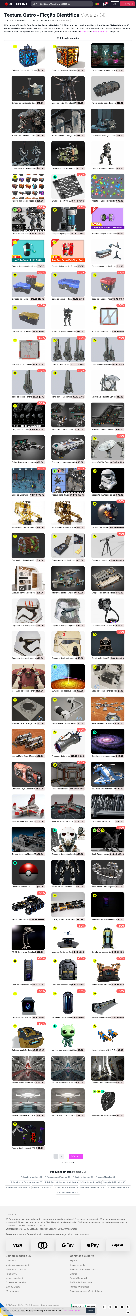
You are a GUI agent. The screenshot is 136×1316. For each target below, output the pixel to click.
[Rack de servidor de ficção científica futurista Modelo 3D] (28, 970)
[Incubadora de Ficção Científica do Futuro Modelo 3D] (107, 121)
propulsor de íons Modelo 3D (64, 756)
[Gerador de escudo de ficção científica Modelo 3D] (107, 937)
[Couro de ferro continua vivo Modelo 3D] (28, 219)
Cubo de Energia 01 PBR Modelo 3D (67, 70)
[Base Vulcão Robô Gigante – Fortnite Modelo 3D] (107, 872)
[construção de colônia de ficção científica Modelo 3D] (107, 643)
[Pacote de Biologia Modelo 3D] (107, 186)
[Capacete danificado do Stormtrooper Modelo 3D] (107, 480)
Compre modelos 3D (18, 1256)
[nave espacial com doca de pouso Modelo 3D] (68, 806)
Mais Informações (71, 1310)
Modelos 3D (11, 1260)
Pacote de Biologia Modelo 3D (105, 201)
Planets (84, 31)
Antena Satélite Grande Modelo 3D (106, 462)
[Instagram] (104, 1307)
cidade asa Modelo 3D (101, 821)
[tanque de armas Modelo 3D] (28, 839)
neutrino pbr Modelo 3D (102, 527)
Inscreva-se (127, 4)
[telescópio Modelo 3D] (107, 545)
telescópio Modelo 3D (101, 560)
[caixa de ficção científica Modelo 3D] (107, 676)
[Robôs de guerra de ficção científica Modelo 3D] (68, 317)
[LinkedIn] (127, 1307)
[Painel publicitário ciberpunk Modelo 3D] (107, 904)
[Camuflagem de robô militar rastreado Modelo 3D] (68, 153)
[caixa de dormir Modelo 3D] (28, 578)
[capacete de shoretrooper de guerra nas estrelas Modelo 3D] (68, 643)
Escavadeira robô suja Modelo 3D (66, 527)
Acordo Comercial (78, 1278)
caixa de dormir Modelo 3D (23, 593)
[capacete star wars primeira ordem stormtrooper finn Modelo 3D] (28, 611)
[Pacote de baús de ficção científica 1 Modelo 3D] (28, 186)
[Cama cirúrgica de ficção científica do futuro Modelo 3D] (107, 251)
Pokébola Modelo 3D (21, 887)
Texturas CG (11, 1273)
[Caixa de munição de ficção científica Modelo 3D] (28, 1035)
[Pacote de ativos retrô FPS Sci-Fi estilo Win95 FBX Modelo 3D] (28, 1133)
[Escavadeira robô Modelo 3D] (28, 513)
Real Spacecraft (100, 31)
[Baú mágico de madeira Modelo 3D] (28, 545)
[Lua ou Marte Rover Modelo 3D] (28, 741)
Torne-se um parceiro (16, 1282)
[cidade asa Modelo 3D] (107, 806)
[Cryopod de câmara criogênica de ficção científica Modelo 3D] (68, 447)
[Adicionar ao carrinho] (35, 64)
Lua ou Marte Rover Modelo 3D (25, 756)
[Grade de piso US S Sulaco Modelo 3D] (68, 186)
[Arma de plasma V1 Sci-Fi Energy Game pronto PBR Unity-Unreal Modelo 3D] (107, 1035)
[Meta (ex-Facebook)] (122, 1307)
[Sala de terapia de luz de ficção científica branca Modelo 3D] (28, 1100)
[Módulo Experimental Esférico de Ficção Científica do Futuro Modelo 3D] (107, 382)
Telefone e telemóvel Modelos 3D (62, 1182)
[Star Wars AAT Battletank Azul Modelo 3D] (107, 774)
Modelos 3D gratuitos (16, 1269)
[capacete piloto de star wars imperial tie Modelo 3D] (107, 611)
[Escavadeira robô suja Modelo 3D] (68, 513)
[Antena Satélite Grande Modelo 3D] (107, 447)
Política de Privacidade (81, 1282)
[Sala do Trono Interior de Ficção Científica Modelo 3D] (28, 1068)
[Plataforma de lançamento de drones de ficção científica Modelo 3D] (107, 970)
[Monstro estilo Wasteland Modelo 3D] (68, 88)
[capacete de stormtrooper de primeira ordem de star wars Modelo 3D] (28, 643)
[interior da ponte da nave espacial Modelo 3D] (68, 578)
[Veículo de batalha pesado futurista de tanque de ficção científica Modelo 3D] (28, 904)
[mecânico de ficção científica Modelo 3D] (28, 676)
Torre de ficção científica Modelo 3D (107, 364)
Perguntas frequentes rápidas (84, 1269)
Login (115, 4)
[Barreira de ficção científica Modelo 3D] (107, 1002)
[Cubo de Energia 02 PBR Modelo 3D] (28, 55)
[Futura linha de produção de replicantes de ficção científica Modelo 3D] (68, 121)
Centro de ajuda (77, 1265)
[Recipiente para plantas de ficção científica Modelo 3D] (68, 219)
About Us (11, 1214)
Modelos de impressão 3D (18, 1265)
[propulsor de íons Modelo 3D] (68, 741)
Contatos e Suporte (82, 1256)
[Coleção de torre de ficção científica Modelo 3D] (68, 349)
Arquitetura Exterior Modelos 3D (27, 1182)
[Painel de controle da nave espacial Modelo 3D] (107, 415)
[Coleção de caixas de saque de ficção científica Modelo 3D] (28, 284)
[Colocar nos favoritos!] (41, 64)
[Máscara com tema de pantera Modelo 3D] (107, 1100)
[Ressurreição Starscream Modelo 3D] (68, 480)
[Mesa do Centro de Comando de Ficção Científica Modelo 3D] (68, 937)
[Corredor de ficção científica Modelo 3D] (107, 1068)
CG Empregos (12, 1291)
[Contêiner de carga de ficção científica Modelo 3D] (28, 1002)
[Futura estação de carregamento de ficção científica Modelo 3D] (28, 153)
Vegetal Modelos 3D (91, 1182)
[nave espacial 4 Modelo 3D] (28, 806)
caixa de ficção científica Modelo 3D (107, 691)
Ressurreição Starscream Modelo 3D (67, 495)
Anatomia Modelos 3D (69, 1192)
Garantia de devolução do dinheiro (86, 1291)
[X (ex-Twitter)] (110, 1307)
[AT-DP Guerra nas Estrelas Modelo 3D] (28, 937)
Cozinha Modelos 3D (83, 1177)
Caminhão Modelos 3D (119, 1187)
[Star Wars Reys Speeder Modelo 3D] (28, 774)
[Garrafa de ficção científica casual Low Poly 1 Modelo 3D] (28, 251)
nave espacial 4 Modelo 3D (24, 821)
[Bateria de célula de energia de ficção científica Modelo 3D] (68, 1002)
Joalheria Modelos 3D (115, 1182)
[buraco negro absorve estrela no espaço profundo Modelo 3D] (68, 676)
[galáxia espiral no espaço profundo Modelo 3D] (107, 741)
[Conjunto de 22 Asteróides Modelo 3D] (28, 415)
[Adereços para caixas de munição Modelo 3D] (68, 904)
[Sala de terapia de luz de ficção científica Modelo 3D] (68, 1100)
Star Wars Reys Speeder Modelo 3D (27, 789)
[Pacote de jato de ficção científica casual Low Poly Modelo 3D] (68, 251)
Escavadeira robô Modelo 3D (24, 527)
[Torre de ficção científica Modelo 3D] (107, 349)
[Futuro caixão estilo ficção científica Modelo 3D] (107, 88)
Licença (73, 1273)
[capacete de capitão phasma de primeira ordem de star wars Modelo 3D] (68, 611)
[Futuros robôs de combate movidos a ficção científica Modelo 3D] (107, 153)
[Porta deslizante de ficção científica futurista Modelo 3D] (68, 970)
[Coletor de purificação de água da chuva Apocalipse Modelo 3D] (28, 88)
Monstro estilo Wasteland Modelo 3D (68, 103)
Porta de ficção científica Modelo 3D (107, 331)
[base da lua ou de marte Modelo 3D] (107, 709)
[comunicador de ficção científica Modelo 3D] (68, 545)
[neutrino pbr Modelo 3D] (107, 513)
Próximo (75, 1156)
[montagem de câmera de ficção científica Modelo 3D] (68, 709)
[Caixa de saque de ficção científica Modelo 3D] (68, 284)
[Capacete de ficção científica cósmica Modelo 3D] (68, 839)
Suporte (73, 1260)
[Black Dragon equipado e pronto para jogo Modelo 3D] (107, 839)
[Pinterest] (116, 1307)
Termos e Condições (79, 1286)
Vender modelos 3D (15, 1278)
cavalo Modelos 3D (106, 1177)
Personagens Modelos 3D (58, 1177)
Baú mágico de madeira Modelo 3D (27, 560)
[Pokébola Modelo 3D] (28, 872)
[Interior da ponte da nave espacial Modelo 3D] (68, 415)
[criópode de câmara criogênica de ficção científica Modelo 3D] (107, 578)
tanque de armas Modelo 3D (24, 854)
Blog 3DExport (13, 1286)
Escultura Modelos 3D (32, 1177)
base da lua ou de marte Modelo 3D (107, 723)
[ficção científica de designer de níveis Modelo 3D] (68, 774)
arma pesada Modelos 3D (93, 1187)
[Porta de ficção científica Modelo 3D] (107, 317)
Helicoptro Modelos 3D (67, 1187)
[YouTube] (127, 1312)
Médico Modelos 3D (43, 1187)
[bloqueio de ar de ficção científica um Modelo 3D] (28, 709)
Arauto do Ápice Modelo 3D (63, 887)
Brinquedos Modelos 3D (19, 1187)
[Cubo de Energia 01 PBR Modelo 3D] (68, 55)
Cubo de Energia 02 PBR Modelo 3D (27, 70)
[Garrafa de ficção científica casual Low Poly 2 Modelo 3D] (107, 219)
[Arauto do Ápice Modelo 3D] (68, 872)
